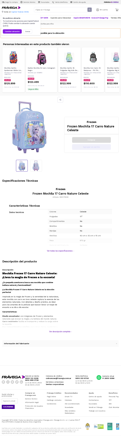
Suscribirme (8, 407)
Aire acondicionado (72, 404)
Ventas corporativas (55, 384)
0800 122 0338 (31, 378)
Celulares (68, 400)
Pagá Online (51, 396)
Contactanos (94, 400)
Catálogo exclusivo (54, 400)
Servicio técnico (31, 399)
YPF (110, 400)
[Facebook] (3, 382)
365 (110, 404)
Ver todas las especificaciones (60, 251)
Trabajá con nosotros (97, 411)
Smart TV (68, 396)
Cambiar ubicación (12, 31)
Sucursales (93, 404)
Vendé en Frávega (95, 407)
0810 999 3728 (32, 380)
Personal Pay (114, 396)
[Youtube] (12, 382)
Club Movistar (114, 407)
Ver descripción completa (59, 331)
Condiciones (51, 404)
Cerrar (27, 31)
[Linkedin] (21, 382)
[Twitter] (17, 382)
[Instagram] (8, 382)
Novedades (69, 407)
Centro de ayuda (95, 396)
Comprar (91, 140)
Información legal (32, 402)
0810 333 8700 (82, 378)
